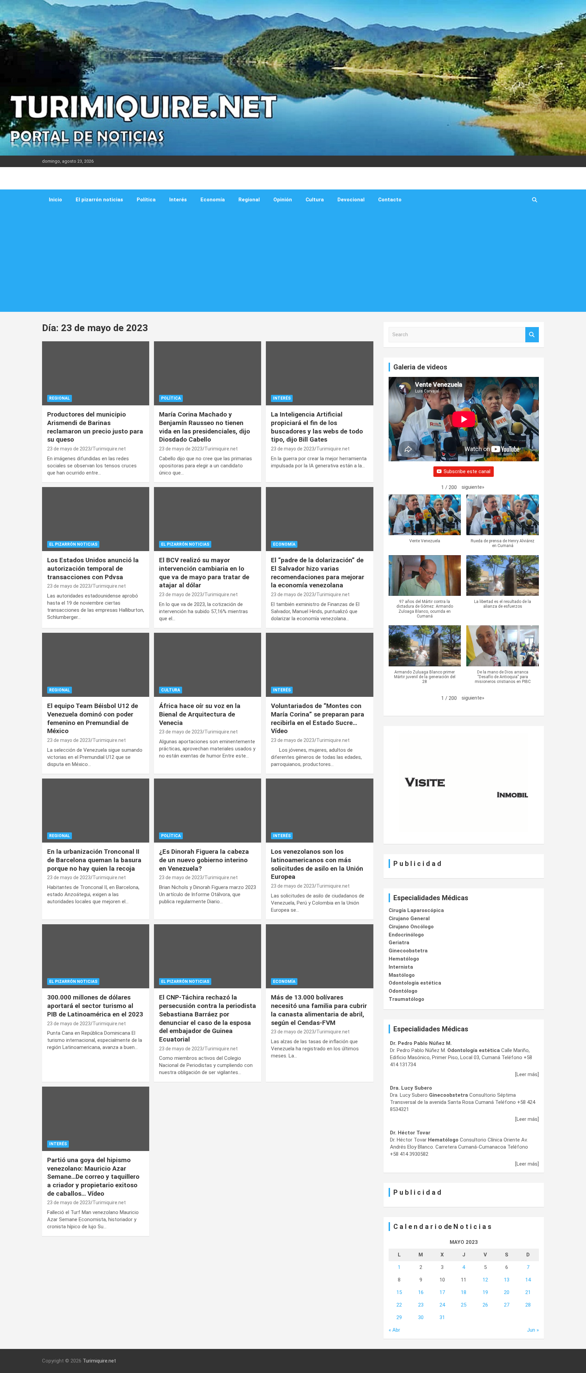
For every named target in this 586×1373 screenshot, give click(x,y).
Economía (212, 200)
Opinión (282, 200)
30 (421, 1317)
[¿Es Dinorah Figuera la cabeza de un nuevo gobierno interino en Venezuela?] (207, 810)
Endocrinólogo (406, 935)
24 (442, 1305)
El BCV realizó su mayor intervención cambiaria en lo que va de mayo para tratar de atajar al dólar (204, 572)
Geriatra (399, 943)
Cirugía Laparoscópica (416, 910)
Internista (401, 967)
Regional (249, 200)
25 (463, 1305)
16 (421, 1292)
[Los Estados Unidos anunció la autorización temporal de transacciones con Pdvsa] (96, 519)
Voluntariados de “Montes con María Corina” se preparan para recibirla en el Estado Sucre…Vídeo (317, 718)
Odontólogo (403, 991)
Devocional (351, 200)
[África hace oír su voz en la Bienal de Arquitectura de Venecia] (207, 664)
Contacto (390, 200)
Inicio (55, 200)
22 (399, 1305)
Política (146, 200)
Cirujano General (409, 918)
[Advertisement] (283, 261)
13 (506, 1280)
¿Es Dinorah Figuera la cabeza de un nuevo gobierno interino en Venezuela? (204, 860)
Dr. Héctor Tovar (410, 1133)
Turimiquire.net (109, 448)
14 (528, 1280)
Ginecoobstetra (408, 951)
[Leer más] (527, 1074)
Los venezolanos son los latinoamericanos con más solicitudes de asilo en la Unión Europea (317, 864)
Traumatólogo (406, 999)
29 (399, 1317)
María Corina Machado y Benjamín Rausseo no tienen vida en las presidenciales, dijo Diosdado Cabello (204, 426)
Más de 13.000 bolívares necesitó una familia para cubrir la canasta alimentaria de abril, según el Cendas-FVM (319, 1009)
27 (506, 1305)
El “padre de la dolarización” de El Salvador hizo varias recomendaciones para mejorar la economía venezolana (317, 572)
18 (463, 1292)
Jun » (533, 1330)
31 (442, 1317)
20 (506, 1292)
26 (485, 1305)
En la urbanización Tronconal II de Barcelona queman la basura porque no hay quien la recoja (94, 860)
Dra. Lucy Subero (411, 1088)
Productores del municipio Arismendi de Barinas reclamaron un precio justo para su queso (95, 426)
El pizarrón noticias (99, 200)
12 (485, 1280)
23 (421, 1305)
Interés (178, 200)
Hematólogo (404, 959)
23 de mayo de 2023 (69, 448)
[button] (473, 487)
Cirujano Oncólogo (411, 927)
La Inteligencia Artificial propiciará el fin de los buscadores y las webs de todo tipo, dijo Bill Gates (317, 426)
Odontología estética (415, 983)
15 (399, 1292)
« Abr (394, 1330)
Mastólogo (402, 975)
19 (485, 1292)
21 (528, 1292)
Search (532, 334)
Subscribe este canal (467, 471)
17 (442, 1292)
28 (528, 1305)
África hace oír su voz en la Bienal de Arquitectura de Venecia (199, 714)
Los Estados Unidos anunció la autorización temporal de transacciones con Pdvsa (93, 568)
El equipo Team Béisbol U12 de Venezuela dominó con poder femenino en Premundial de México (92, 718)
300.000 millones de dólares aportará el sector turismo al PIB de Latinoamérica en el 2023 (95, 1005)
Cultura (315, 200)
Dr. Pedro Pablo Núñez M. (421, 1043)
